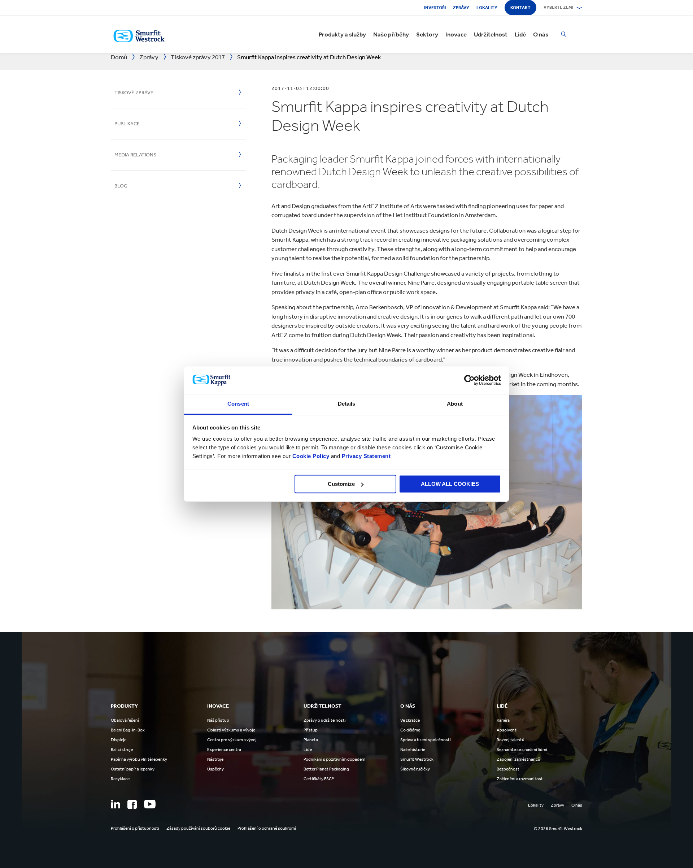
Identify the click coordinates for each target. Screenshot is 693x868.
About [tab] (455, 404)
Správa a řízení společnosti (425, 739)
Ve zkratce (410, 720)
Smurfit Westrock (416, 759)
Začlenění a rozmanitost (520, 778)
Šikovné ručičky (415, 769)
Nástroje (215, 759)
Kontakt (520, 7)
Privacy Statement (365, 456)
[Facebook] (132, 804)
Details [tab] (347, 404)
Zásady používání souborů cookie (198, 828)
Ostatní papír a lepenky (132, 769)
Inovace (456, 34)
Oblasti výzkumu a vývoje (231, 730)
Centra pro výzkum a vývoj (232, 739)
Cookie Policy (311, 456)
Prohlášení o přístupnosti (135, 828)
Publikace (127, 124)
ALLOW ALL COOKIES (450, 484)
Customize (341, 484)
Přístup (311, 730)
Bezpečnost (508, 769)
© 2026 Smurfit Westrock (558, 828)
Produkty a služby (342, 34)
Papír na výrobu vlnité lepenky (139, 759)
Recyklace (120, 778)
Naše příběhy (391, 34)
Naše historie (412, 749)
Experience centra (224, 749)
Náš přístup (218, 720)
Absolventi (507, 730)
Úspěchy (215, 769)
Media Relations (135, 155)
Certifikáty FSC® (319, 778)
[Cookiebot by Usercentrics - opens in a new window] (469, 380)
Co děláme (410, 730)
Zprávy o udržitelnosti (325, 720)
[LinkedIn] (115, 804)
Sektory (427, 34)
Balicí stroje (122, 749)
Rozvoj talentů (510, 739)
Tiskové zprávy (133, 93)
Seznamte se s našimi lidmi (522, 749)
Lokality (486, 7)
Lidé (520, 34)
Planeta (311, 739)
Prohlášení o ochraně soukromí (266, 828)
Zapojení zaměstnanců (518, 759)
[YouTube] (150, 804)
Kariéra (503, 720)
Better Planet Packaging (326, 769)
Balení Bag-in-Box (128, 730)
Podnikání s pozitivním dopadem (334, 759)
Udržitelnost (490, 34)
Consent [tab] (238, 404)
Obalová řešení (125, 720)
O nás (540, 34)
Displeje (118, 739)
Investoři (435, 7)
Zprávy (461, 7)
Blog (120, 186)
